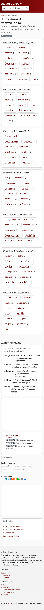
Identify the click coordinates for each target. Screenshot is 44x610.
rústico (8, 329)
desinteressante (28, 115)
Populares (5, 575)
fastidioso (25, 152)
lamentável (26, 58)
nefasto (8, 79)
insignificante (25, 110)
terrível (22, 48)
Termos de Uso (7, 592)
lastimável (25, 63)
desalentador (10, 225)
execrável (26, 69)
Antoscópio (12, 3)
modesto (8, 319)
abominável (10, 69)
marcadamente (19, 470)
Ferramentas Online (11, 536)
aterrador (22, 194)
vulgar (8, 324)
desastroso (9, 63)
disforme (26, 183)
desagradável (11, 136)
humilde (20, 313)
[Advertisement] (22, 414)
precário (8, 266)
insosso (8, 121)
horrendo (25, 74)
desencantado (24, 240)
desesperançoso (12, 235)
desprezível (22, 303)
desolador (26, 230)
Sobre (3, 585)
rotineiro (9, 110)
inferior (8, 256)
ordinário (22, 94)
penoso (24, 157)
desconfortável (11, 141)
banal (32, 105)
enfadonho (23, 147)
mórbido (24, 204)
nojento (8, 194)
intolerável (27, 162)
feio (6, 178)
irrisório (27, 298)
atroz (33, 79)
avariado (24, 282)
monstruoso (10, 183)
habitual (8, 105)
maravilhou (6, 466)
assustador (9, 199)
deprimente (10, 230)
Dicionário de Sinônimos (13, 527)
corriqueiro (23, 100)
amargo (8, 240)
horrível (8, 48)
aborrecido (9, 157)
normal (8, 100)
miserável (22, 308)
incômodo (28, 141)
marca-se (27, 466)
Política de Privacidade (10, 590)
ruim (20, 256)
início (3, 15)
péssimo (8, 53)
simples (22, 319)
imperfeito (25, 261)
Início (3, 573)
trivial (21, 105)
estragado (9, 282)
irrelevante (10, 115)
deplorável (9, 58)
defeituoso (9, 261)
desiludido (30, 235)
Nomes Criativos (9, 533)
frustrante (28, 219)
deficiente (9, 277)
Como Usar (5, 587)
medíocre (23, 53)
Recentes (5, 578)
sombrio (24, 199)
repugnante (10, 188)
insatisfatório (27, 272)
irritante (8, 147)
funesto (21, 79)
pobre (7, 313)
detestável (9, 74)
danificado (24, 277)
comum (8, 94)
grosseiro (21, 324)
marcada (5, 470)
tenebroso (9, 204)
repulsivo (26, 188)
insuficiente (24, 266)
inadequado (10, 272)
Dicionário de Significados (13, 530)
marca (17, 466)
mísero (8, 308)
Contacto (5, 595)
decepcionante (11, 219)
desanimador (29, 225)
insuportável (10, 162)
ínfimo (7, 303)
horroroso (19, 178)
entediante (9, 152)
